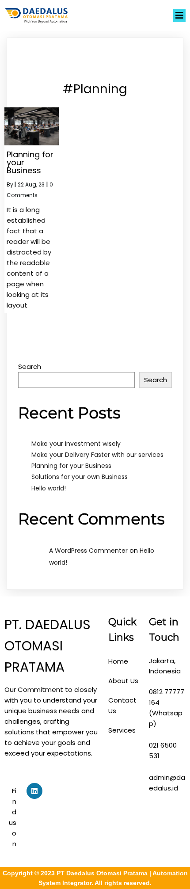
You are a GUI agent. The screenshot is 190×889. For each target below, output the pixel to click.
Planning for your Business (71, 465)
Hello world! (48, 488)
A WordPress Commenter (88, 550)
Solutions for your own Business (79, 476)
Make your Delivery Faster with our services (97, 454)
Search (29, 366)
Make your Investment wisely (76, 443)
